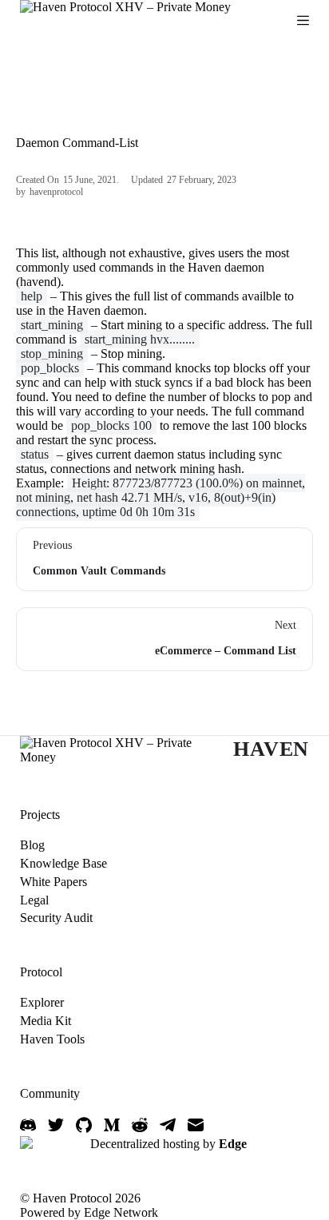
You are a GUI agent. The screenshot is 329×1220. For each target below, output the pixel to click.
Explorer (42, 1002)
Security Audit (56, 917)
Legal (34, 900)
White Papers (53, 881)
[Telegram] (168, 1125)
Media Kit (45, 1020)
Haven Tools (52, 1039)
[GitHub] (84, 1125)
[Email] (196, 1125)
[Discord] (28, 1125)
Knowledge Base (63, 863)
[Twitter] (56, 1125)
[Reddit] (140, 1125)
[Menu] (303, 20)
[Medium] (112, 1125)
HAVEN (271, 749)
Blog (32, 845)
